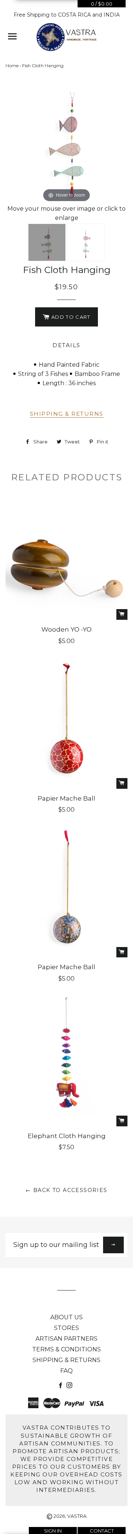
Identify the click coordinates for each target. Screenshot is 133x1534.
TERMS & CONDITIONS (66, 1349)
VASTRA (76, 1516)
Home (12, 65)
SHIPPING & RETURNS (66, 413)
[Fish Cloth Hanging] (46, 242)
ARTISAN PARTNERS (66, 1338)
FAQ (66, 1370)
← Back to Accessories (66, 1190)
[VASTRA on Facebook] (61, 1385)
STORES (66, 1327)
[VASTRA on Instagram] (70, 1385)
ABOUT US (66, 1317)
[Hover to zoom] (66, 142)
